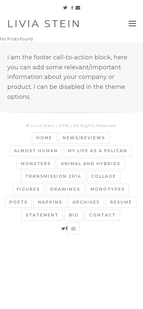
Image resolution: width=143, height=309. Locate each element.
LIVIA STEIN (44, 24)
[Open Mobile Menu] (132, 24)
